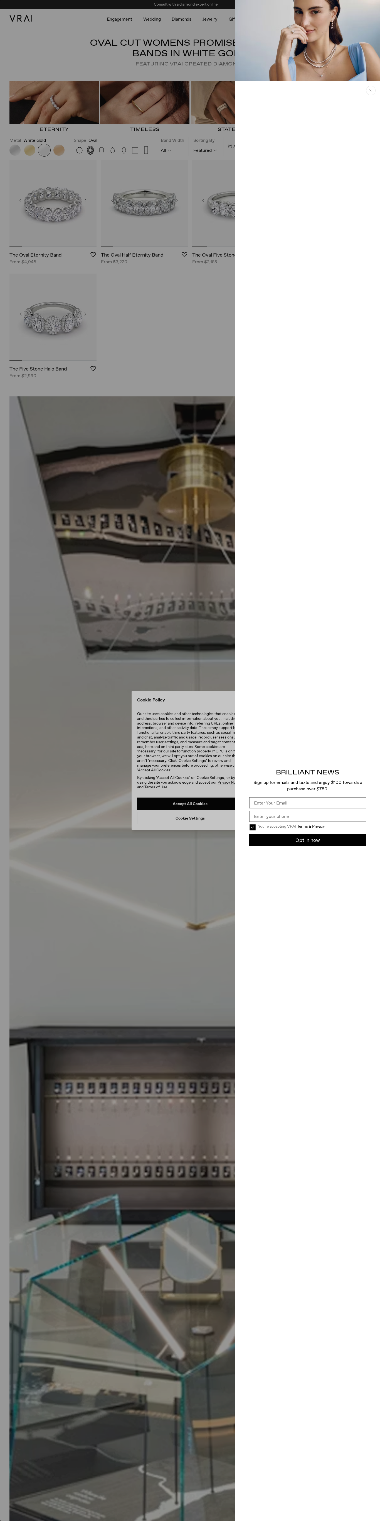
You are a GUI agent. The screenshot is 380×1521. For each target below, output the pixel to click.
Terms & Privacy (311, 826)
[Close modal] (190, 760)
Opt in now (307, 840)
